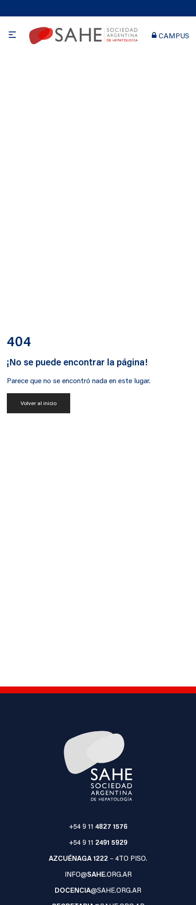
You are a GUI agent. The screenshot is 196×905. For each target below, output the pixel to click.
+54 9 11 (98, 826)
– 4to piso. (98, 858)
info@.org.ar (98, 874)
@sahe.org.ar (98, 890)
